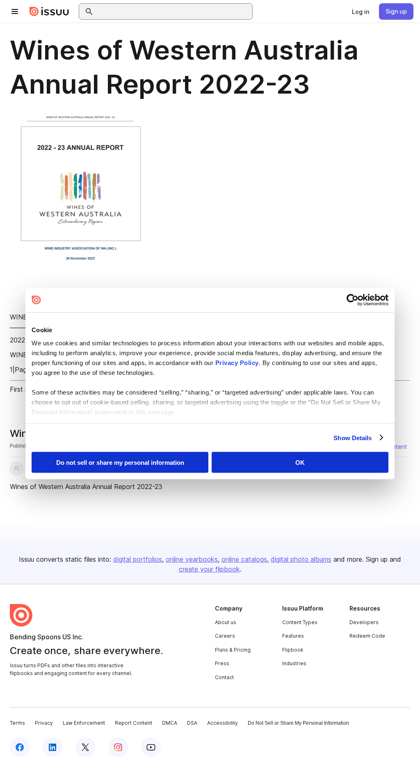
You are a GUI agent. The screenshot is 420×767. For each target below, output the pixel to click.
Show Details (352, 437)
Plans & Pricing (233, 650)
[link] (360, 11)
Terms (17, 723)
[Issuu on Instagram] (118, 747)
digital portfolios (137, 559)
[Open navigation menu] (15, 11)
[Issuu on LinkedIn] (52, 747)
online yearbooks (192, 559)
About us (225, 622)
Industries (294, 663)
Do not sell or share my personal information (120, 462)
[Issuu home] (49, 11)
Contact (224, 677)
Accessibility (222, 723)
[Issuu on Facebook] (20, 747)
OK (300, 462)
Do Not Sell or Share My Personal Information (298, 723)
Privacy (44, 723)
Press (222, 663)
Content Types (299, 622)
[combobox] (173, 11)
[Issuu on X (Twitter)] (85, 747)
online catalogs (244, 559)
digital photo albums (301, 559)
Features (293, 636)
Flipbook (293, 650)
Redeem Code (367, 636)
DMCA (169, 723)
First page (25, 389)
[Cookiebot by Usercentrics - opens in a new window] (352, 300)
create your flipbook (209, 569)
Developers (364, 622)
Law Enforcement (84, 723)
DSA (192, 723)
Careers (225, 636)
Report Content (133, 723)
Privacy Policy (237, 362)
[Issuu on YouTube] (151, 747)
